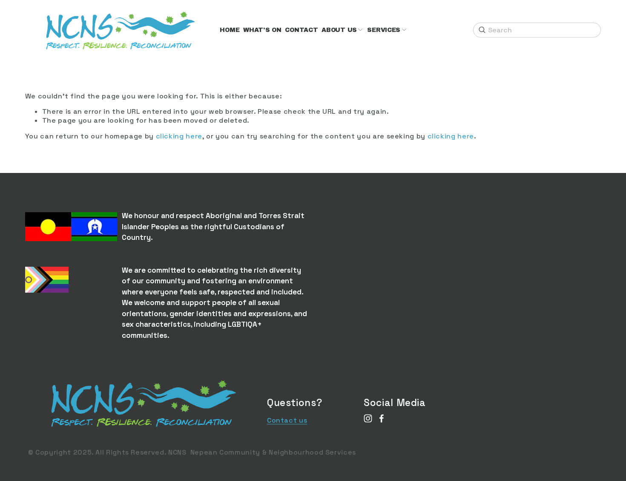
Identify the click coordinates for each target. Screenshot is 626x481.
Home (229, 30)
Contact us (287, 420)
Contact (301, 30)
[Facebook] (381, 418)
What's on (262, 30)
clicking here (179, 136)
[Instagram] (368, 418)
